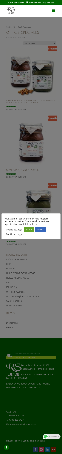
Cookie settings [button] (14, 229)
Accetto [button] (29, 229)
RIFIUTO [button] (40, 229)
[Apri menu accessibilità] (6, 447)
